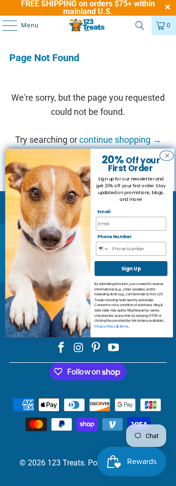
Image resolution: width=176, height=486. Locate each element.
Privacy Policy (104, 326)
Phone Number (114, 237)
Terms (124, 326)
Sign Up (131, 268)
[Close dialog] (166, 156)
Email (103, 212)
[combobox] (104, 248)
